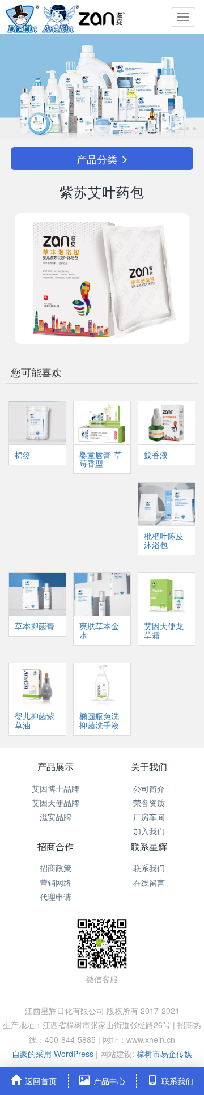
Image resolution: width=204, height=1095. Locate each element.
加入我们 (149, 831)
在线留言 (149, 882)
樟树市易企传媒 (164, 1053)
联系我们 (149, 867)
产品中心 (109, 1080)
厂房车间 (149, 816)
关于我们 (149, 766)
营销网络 (55, 882)
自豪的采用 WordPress (54, 1053)
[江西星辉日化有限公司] (65, 17)
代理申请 (55, 896)
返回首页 (41, 1080)
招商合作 (55, 846)
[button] (15, 86)
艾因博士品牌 (55, 788)
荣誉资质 (149, 802)
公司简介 (149, 788)
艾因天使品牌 (55, 802)
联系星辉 (149, 846)
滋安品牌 (55, 816)
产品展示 (55, 766)
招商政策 (55, 867)
